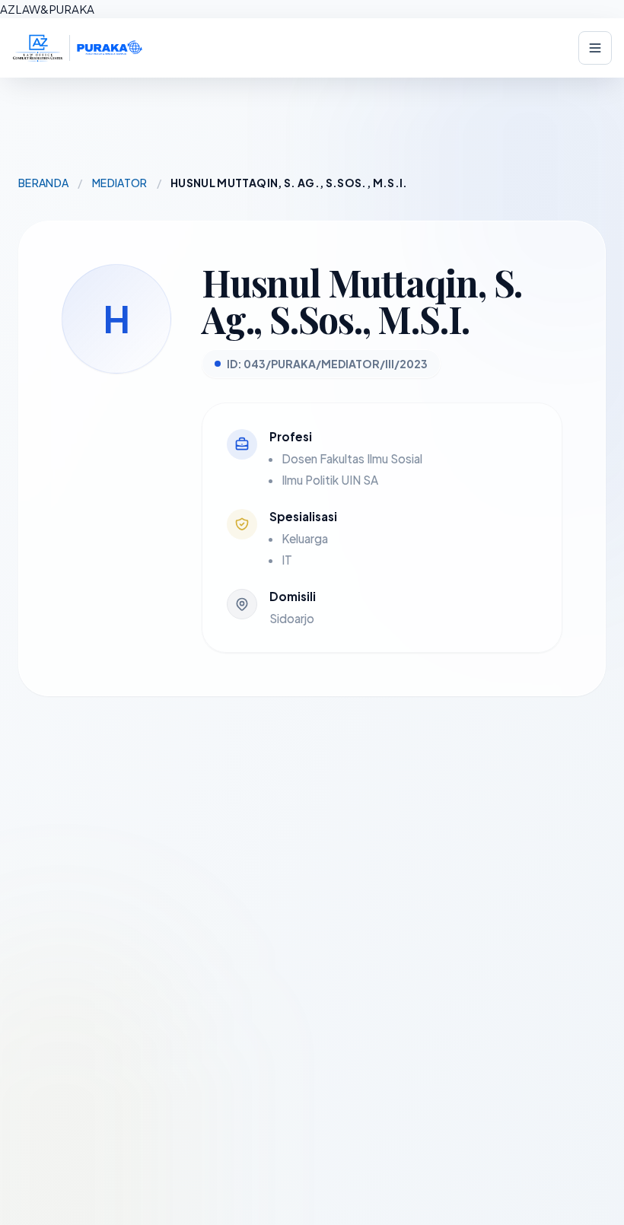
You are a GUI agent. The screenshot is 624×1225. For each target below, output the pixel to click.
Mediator (120, 182)
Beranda (43, 182)
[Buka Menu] (595, 48)
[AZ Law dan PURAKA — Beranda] (77, 48)
